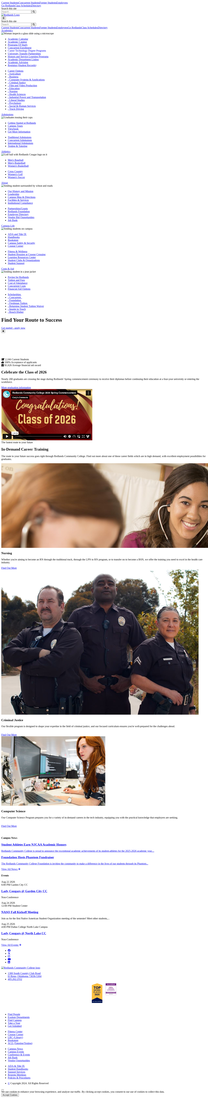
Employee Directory (18, 214)
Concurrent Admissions (20, 140)
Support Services (16, 1072)
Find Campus (15, 1020)
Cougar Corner (15, 246)
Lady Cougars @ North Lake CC (23, 933)
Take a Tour (14, 1023)
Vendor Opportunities (19, 1060)
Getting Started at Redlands (22, 123)
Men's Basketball (16, 163)
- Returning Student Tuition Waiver (26, 306)
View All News (9, 869)
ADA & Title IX (16, 1066)
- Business (13, 76)
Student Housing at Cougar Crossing (27, 254)
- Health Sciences (17, 94)
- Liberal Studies (16, 100)
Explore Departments (19, 1017)
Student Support (16, 263)
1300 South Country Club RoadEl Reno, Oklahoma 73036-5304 (24, 975)
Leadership (13, 194)
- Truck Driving (16, 109)
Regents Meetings (17, 1074)
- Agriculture (14, 73)
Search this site (9, 8)
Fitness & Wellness (17, 251)
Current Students (10, 2)
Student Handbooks (18, 1069)
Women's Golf (15, 174)
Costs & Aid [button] (7, 268)
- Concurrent (15, 297)
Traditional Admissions (19, 137)
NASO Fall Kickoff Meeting (19, 912)
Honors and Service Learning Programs (28, 56)
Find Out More (9, 568)
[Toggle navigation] (3, 18)
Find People (14, 1014)
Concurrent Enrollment (19, 47)
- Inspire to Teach (17, 309)
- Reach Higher (16, 312)
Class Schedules (23, 5)
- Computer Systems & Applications (26, 79)
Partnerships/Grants (18, 208)
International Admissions (20, 143)
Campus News (15, 1048)
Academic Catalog (17, 42)
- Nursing (13, 91)
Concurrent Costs (17, 286)
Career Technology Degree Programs (27, 50)
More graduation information (16, 387)
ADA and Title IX (17, 234)
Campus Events (16, 1051)
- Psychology (14, 103)
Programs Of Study (18, 44)
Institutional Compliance (20, 203)
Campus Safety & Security (21, 243)
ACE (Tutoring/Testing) (20, 1043)
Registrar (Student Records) (22, 65)
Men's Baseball (15, 160)
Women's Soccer (16, 177)
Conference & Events (19, 1054)
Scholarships (14, 294)
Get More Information (19, 131)
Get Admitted (15, 1026)
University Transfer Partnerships (24, 53)
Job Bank (13, 220)
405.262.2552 (15, 979)
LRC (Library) (15, 1037)
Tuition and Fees (16, 280)
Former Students (47, 2)
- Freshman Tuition (18, 303)
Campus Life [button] (8, 225)
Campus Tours (15, 125)
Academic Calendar (18, 39)
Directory (36, 5)
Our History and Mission (20, 191)
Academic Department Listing (23, 59)
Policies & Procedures (19, 1077)
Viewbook (13, 128)
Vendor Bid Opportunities (21, 217)
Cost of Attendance (17, 283)
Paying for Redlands (18, 277)
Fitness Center (15, 1031)
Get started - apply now (13, 328)
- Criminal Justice (17, 82)
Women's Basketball (18, 166)
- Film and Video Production (22, 85)
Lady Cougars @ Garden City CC (24, 891)
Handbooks (14, 237)
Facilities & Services (18, 200)
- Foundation (15, 300)
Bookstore (13, 240)
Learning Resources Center (22, 257)
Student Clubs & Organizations (24, 260)
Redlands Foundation (19, 211)
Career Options (15, 70)
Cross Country (15, 171)
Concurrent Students (29, 2)
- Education (14, 88)
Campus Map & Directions (21, 197)
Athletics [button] (5, 151)
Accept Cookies (10, 1095)
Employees (62, 2)
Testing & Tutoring (17, 146)
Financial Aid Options (19, 289)
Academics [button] (7, 30)
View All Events (10, 945)
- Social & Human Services (22, 106)
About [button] (4, 182)
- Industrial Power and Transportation (27, 97)
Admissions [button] (7, 114)
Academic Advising (18, 62)
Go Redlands (8, 5)
